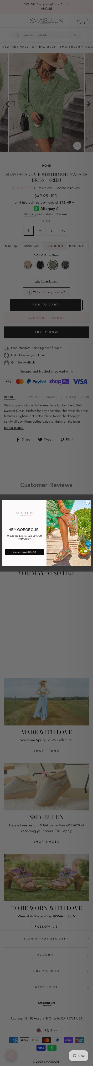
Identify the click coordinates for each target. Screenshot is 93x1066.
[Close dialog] (88, 503)
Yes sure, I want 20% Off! (24, 552)
